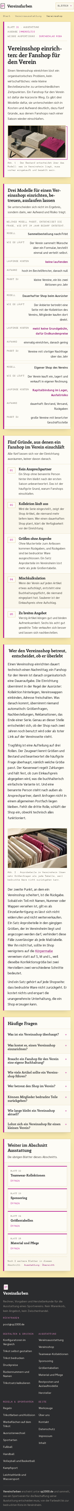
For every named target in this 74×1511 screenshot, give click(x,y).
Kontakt (44, 1422)
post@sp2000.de (13, 1324)
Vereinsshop (46, 1346)
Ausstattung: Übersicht (39, 1265)
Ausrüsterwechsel (14, 1433)
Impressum (45, 1436)
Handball (8, 1454)
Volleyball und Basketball (19, 1461)
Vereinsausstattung (28, 16)
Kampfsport (10, 1467)
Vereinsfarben (19, 6)
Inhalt (42, 1442)
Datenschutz (47, 1429)
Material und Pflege (51, 1374)
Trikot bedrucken (13, 1358)
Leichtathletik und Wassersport (14, 1476)
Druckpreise (10, 1364)
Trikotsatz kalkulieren (16, 1383)
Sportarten (10, 1440)
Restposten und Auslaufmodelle (49, 1383)
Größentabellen (49, 1367)
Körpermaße (44, 951)
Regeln (7, 1408)
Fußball (7, 1446)
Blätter (63, 6)
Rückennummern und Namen (16, 1373)
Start (7, 16)
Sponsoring (46, 1361)
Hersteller (45, 1392)
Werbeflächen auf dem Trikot (17, 1423)
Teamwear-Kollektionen (53, 1354)
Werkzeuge (46, 1408)
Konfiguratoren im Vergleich (14, 1342)
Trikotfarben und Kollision (19, 1415)
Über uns (44, 1415)
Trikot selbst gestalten (17, 1351)
